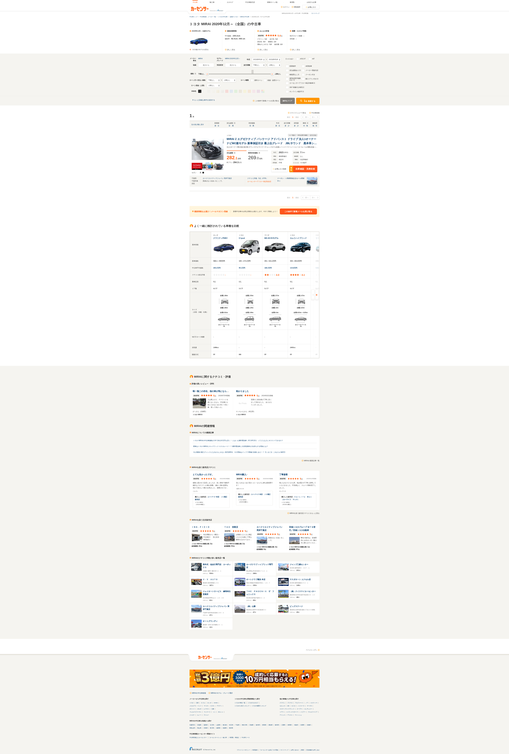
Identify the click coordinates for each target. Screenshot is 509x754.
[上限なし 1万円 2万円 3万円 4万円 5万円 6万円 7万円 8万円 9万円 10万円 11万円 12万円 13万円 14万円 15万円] (229, 80)
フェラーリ (207, 712)
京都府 (309, 725)
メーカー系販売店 (312, 70)
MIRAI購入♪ (241, 474)
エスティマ (313, 703)
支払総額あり (294, 70)
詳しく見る (231, 50)
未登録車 (309, 66)
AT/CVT (303, 59)
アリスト (290, 715)
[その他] (262, 91)
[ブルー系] (231, 91)
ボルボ (199, 709)
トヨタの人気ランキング (242, 706)
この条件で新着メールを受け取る (267, 101)
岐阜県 (277, 725)
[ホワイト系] (204, 91)
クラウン (282, 703)
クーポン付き (310, 75)
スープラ (299, 709)
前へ (307, 117)
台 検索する (309, 100)
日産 (197, 703)
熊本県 (231, 728)
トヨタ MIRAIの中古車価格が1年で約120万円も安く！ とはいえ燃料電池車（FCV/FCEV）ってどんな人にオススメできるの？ (238, 440)
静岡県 (290, 725)
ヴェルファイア (312, 712)
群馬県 (264, 725)
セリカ (293, 706)
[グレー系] (208, 91)
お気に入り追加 (280, 169)
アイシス (282, 715)
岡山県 (199, 728)
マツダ (206, 706)
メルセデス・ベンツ (195, 706)
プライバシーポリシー (243, 750)
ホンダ (209, 703)
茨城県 (251, 725)
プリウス (290, 703)
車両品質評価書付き (295, 79)
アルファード (299, 703)
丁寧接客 (283, 474)
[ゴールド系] (217, 91)
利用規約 (255, 750)
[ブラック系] (199, 91)
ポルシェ (220, 712)
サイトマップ (315, 13)
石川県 (212, 725)
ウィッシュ (298, 715)
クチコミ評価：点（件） (257, 178)
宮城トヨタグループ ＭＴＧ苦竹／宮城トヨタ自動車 (302, 528)
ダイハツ (192, 709)
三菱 (212, 709)
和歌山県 (192, 728)
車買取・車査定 (234, 737)
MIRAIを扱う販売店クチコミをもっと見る (304, 513)
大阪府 (296, 725)
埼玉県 (231, 725)
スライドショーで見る (298, 113)
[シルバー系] (222, 91)
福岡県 (218, 728)
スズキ (212, 706)
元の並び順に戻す (197, 124)
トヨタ (192, 703)
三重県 (283, 725)
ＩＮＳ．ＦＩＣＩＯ (201, 527)
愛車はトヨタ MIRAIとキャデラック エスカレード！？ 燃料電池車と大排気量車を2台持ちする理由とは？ (230, 446)
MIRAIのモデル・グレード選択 (222, 693)
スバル (203, 703)
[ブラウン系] (240, 91)
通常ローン (258, 80)
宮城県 (199, 725)
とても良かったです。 (203, 474)
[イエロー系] (244, 91)
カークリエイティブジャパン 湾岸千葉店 (217, 178)
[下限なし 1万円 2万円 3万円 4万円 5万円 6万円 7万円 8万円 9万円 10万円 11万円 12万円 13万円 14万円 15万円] (213, 80)
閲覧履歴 (297, 7)
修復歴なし (293, 75)
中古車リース (246, 737)
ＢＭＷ (216, 703)
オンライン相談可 (295, 91)
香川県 (212, 728)
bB (288, 706)
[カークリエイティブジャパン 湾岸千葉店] (312, 184)
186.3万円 (268, 268)
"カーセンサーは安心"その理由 (269, 750)
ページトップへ (311, 650)
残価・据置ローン (273, 80)
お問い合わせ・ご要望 (297, 750)
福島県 (206, 725)
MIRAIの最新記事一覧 (311, 461)
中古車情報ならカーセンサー (198, 737)
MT (313, 59)
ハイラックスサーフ (292, 712)
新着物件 (292, 66)
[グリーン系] (235, 91)
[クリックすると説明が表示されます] (195, 74)
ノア (306, 703)
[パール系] (213, 91)
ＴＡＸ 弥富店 (231, 527)
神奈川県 (244, 725)
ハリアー (303, 712)
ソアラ (282, 712)
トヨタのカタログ (253, 703)
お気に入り (312, 7)
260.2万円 (217, 268)
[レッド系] (226, 91)
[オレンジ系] (249, 91)
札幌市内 (192, 725)
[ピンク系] (253, 91)
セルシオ (282, 706)
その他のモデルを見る (200, 49)
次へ (313, 117)
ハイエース (301, 706)
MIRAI (200, 58)
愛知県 (271, 725)
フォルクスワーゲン (195, 712)
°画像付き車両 (295, 87)
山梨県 (218, 725)
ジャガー (192, 715)
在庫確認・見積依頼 (302, 169)
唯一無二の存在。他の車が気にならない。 (213, 391)
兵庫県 (302, 725)
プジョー (206, 715)
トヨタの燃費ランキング (259, 706)
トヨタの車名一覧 (240, 703)
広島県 (206, 728)
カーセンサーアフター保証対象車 (301, 83)
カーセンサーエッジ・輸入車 (218, 737)
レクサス (206, 709)
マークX (309, 706)
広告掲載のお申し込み (312, 750)
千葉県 (237, 725)
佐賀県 (225, 728)
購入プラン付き (311, 79)
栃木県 (258, 725)
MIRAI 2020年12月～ (232, 58)
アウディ (219, 706)
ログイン (286, 7)
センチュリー (308, 709)
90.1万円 (242, 268)
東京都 (225, 725)
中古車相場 (315, 113)
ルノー (199, 715)
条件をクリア (287, 101)
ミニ (214, 712)
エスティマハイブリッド (287, 709)
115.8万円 (293, 268)
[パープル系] (258, 91)
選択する (206, 65)
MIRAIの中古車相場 (199, 693)
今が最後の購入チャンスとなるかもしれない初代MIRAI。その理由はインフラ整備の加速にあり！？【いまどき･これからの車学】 (239, 452)
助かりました (242, 391)
